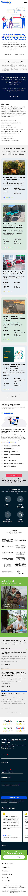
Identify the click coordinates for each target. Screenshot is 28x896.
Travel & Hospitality (12, 446)
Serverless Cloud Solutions (8, 140)
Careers (24, 886)
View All (14, 396)
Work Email (4, 762)
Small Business (10, 460)
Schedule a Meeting (14, 857)
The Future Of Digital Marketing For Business (13, 694)
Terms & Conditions (8, 887)
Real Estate (8, 449)
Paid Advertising (5, 136)
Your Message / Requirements (10, 785)
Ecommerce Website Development (10, 129)
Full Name (4, 755)
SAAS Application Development (9, 131)
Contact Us (14, 886)
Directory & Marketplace (13, 463)
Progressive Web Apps (7, 127)
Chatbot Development (7, 138)
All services (18, 54)
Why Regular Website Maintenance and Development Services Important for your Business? (13, 673)
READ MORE (4, 664)
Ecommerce (8, 413)
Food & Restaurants (12, 454)
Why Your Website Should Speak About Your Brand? (13, 652)
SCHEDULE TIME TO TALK (14, 475)
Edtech (7, 457)
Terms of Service (13, 802)
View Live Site (6, 197)
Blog (19, 886)
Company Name (6, 777)
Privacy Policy (4, 802)
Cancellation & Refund (19, 887)
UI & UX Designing (6, 125)
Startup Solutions (11, 452)
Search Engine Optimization (8, 134)
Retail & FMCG (10, 466)
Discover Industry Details (7, 442)
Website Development (7, 120)
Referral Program (6, 886)
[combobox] (4, 772)
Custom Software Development (9, 123)
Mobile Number (6, 770)
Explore (7, 54)
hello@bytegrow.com (7, 748)
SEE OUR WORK (14, 96)
